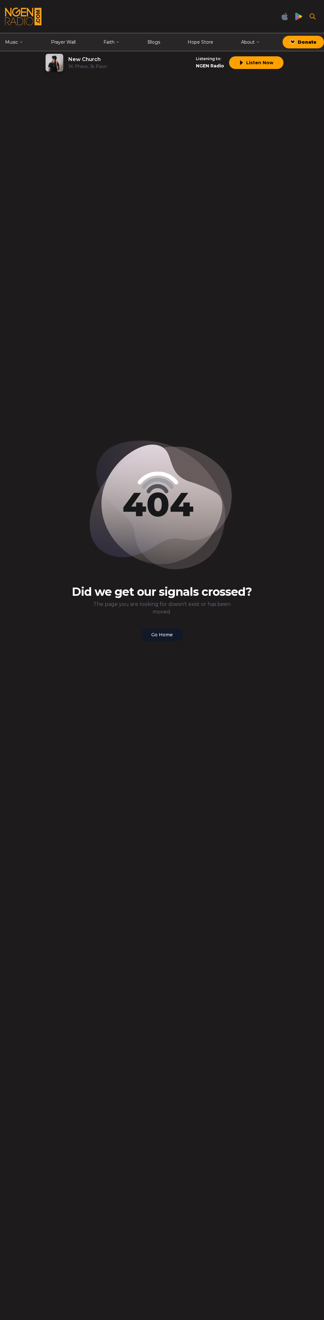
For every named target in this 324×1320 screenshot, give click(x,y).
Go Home (162, 635)
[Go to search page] (312, 16)
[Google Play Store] (298, 17)
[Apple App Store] (285, 16)
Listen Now (259, 62)
